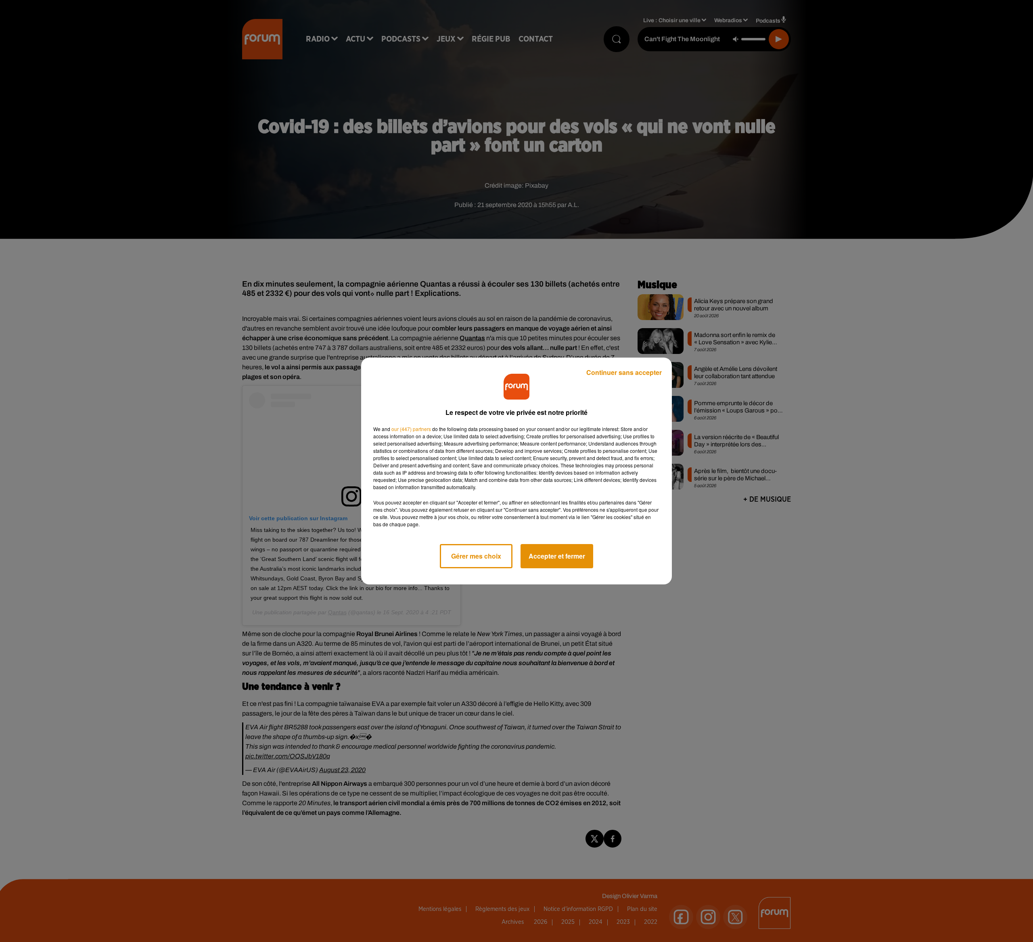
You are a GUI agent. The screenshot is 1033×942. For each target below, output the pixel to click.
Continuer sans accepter (624, 372)
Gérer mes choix (476, 556)
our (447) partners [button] (411, 428)
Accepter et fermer (557, 556)
